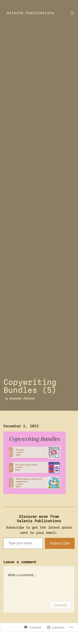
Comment (60, 605)
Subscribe (60, 543)
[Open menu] (72, 12)
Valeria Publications (30, 13)
